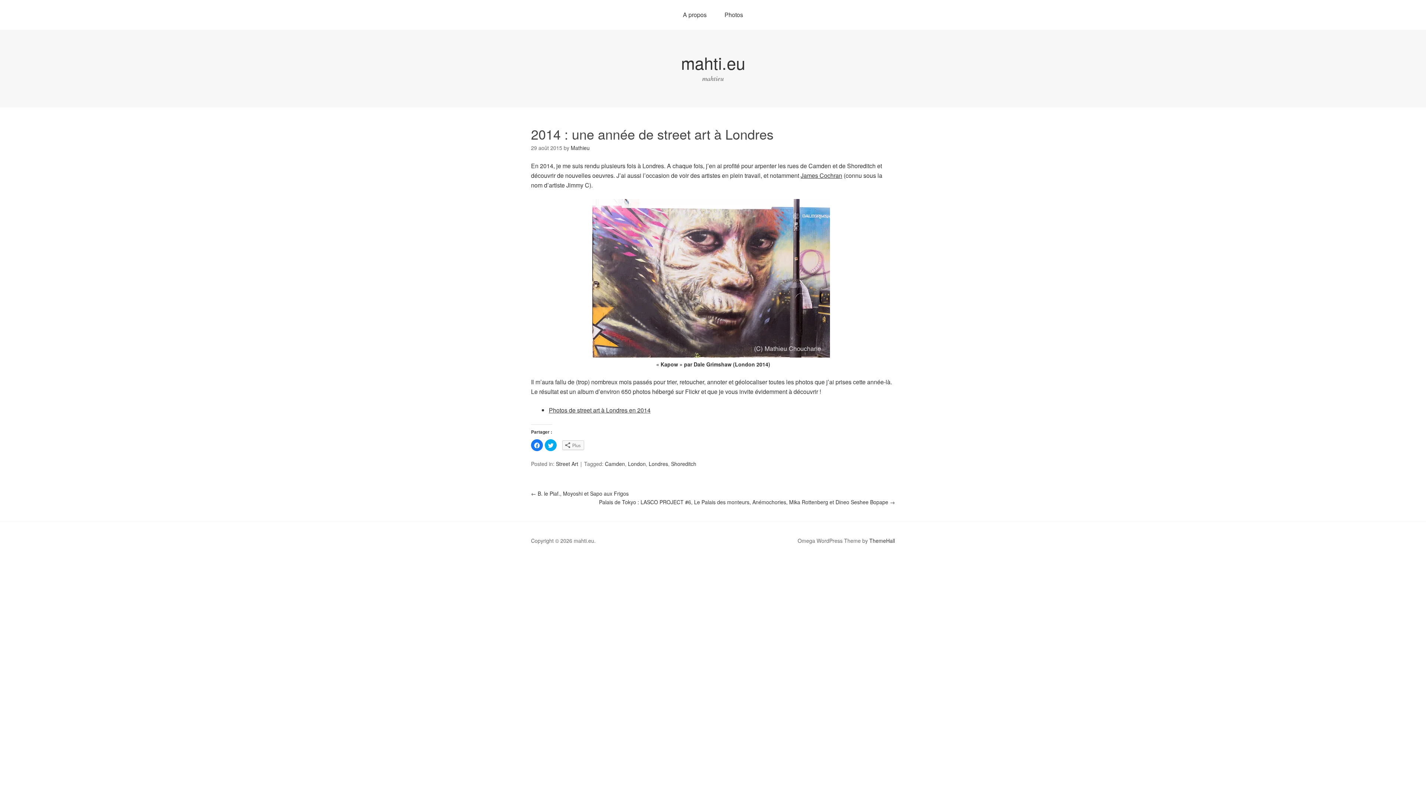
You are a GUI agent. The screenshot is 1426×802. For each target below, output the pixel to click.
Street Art (567, 463)
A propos (695, 14)
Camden (615, 463)
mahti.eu (713, 62)
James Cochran (821, 175)
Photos (734, 14)
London (637, 463)
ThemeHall (882, 540)
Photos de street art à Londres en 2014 (600, 410)
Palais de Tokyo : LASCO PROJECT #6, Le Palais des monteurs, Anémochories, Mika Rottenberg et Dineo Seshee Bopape (747, 502)
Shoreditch (683, 463)
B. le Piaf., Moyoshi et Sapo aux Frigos (580, 493)
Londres (658, 463)
